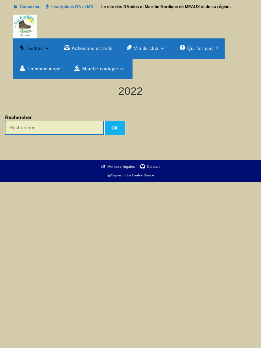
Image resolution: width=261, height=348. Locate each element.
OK (114, 128)
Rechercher (18, 117)
